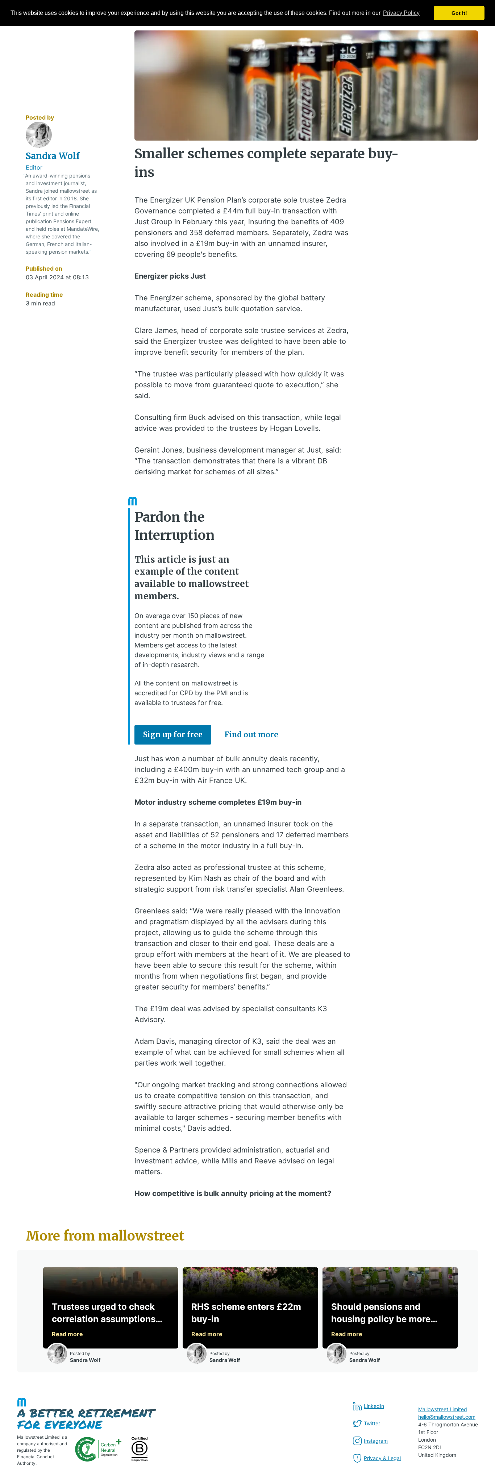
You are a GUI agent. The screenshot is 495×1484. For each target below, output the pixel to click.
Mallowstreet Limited (442, 1409)
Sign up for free (173, 734)
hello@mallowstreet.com (446, 1417)
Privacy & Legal (382, 1458)
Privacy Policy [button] (401, 13)
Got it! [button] (459, 13)
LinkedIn (374, 1406)
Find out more (251, 734)
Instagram (376, 1441)
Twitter (372, 1423)
